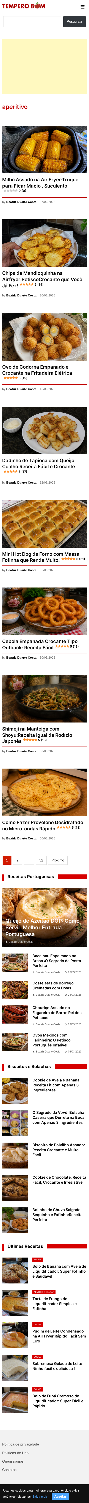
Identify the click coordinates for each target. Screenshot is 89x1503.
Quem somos (13, 1461)
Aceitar (60, 1496)
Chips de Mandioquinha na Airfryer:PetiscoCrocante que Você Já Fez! (42, 279)
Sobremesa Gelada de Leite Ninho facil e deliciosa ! (57, 1366)
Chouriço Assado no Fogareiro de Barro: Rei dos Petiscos (57, 1012)
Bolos (37, 1259)
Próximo (57, 860)
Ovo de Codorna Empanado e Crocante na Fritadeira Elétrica (37, 372)
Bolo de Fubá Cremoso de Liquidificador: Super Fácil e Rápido (57, 1401)
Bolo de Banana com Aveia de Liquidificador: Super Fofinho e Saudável (59, 1271)
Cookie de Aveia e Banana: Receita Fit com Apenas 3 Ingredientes (56, 1085)
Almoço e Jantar (44, 1292)
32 (41, 860)
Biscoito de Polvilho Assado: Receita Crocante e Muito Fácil (58, 1150)
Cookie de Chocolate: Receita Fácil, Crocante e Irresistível (59, 1180)
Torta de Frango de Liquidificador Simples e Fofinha (54, 1303)
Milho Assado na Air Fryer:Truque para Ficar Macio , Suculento (40, 185)
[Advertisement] (44, 66)
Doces (37, 1324)
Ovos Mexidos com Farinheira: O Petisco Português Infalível (51, 1040)
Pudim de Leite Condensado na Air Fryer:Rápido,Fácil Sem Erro (59, 1336)
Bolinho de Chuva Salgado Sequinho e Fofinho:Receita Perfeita (57, 1214)
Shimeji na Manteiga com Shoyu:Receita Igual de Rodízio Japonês (37, 735)
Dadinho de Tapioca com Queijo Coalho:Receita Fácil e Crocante (38, 465)
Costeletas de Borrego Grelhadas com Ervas (53, 985)
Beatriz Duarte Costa (21, 202)
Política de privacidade (20, 1444)
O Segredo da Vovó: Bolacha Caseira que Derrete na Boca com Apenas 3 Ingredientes (58, 1117)
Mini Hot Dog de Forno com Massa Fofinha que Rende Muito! (43, 557)
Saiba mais (40, 1496)
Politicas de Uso (15, 1453)
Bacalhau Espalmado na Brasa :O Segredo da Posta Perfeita (56, 961)
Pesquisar (74, 21)
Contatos (9, 1470)
